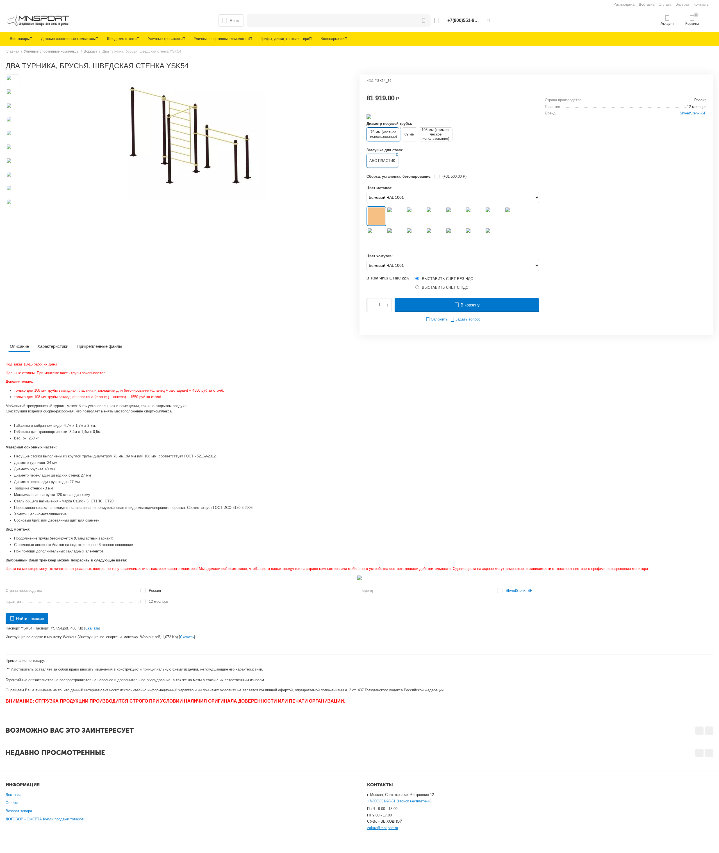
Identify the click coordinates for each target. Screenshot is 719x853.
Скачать (92, 628)
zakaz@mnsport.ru (382, 828)
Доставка (13, 795)
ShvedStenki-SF (519, 590)
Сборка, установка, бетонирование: (399, 176)
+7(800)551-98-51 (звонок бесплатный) (399, 801)
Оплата (12, 803)
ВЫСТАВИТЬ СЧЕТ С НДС (445, 287)
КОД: (370, 81)
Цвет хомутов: (380, 256)
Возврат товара (19, 811)
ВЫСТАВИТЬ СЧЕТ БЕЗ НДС (447, 279)
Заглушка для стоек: (385, 150)
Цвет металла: (379, 188)
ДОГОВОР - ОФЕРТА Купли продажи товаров (45, 819)
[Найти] (423, 20)
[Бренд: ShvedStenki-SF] (369, 116)
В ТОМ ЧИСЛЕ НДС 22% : (391, 278)
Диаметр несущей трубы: (389, 123)
